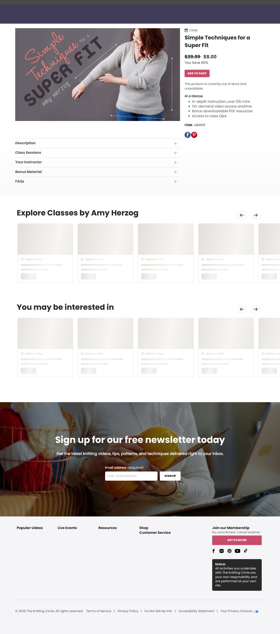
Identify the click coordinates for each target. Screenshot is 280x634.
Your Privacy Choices (236, 611)
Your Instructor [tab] (28, 162)
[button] (188, 135)
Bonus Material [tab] (28, 172)
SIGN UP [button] (170, 476)
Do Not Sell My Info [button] (158, 611)
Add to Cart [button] (197, 73)
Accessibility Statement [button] (196, 611)
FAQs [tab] (19, 181)
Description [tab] (25, 143)
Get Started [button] (237, 540)
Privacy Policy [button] (128, 611)
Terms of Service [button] (98, 611)
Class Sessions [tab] (28, 152)
